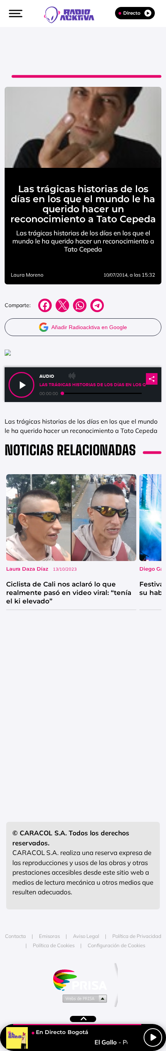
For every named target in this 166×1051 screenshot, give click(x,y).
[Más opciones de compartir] (152, 379)
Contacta (15, 936)
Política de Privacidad (136, 936)
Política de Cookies (54, 945)
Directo (132, 13)
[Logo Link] (73, 14)
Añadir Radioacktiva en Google (89, 327)
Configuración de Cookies (116, 945)
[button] (14, 13)
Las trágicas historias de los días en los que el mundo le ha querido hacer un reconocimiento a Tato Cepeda (92, 385)
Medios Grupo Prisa (83, 998)
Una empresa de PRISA (83, 979)
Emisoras (49, 936)
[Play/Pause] (153, 1037)
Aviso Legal (86, 936)
